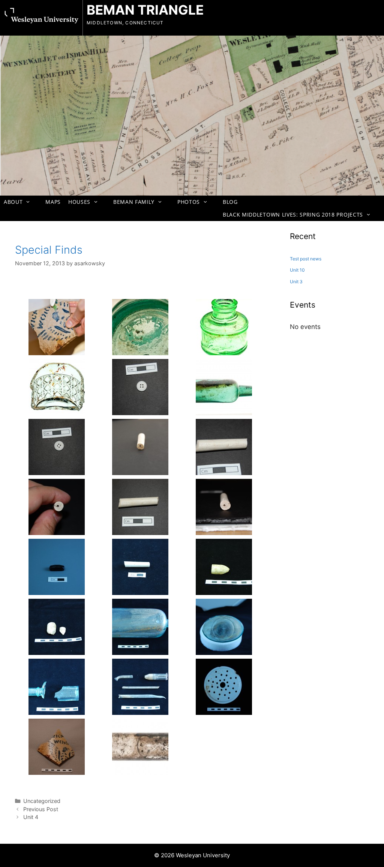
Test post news (305, 259)
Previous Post (40, 809)
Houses (79, 201)
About (13, 201)
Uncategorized (41, 801)
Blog (230, 201)
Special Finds (48, 249)
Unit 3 (296, 281)
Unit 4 (30, 817)
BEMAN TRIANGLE (145, 10)
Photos (188, 201)
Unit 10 (297, 270)
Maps (53, 201)
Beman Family (133, 201)
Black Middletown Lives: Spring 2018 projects (293, 214)
